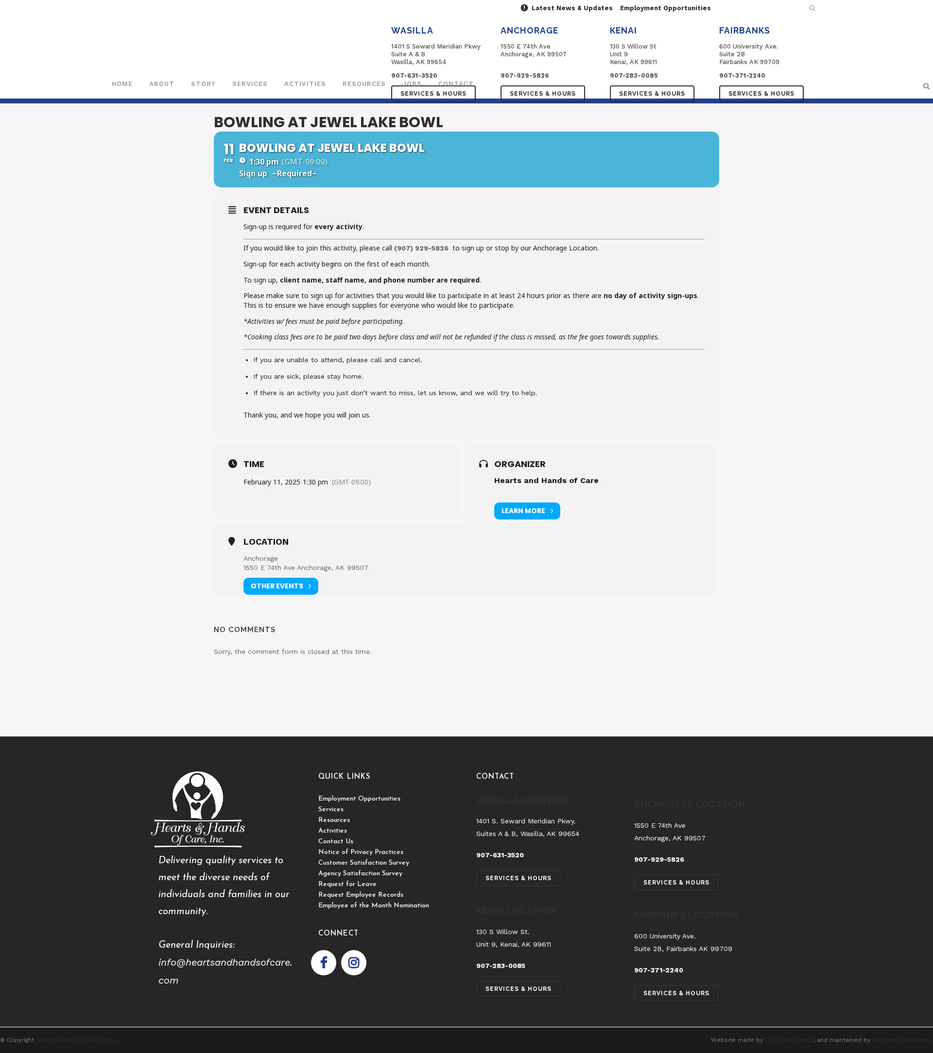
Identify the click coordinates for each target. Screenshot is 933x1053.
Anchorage (260, 558)
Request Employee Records (360, 895)
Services (331, 809)
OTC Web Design (789, 1039)
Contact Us (335, 841)
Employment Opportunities (665, 8)
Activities (332, 831)
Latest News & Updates (571, 8)
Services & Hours (543, 93)
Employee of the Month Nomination (373, 905)
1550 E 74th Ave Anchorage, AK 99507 (305, 567)
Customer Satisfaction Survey (363, 863)
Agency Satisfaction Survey (360, 873)
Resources (334, 820)
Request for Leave (347, 884)
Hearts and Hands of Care (546, 480)
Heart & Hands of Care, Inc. (75, 1039)
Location (266, 541)
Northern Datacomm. (902, 1039)
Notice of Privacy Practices (360, 852)
